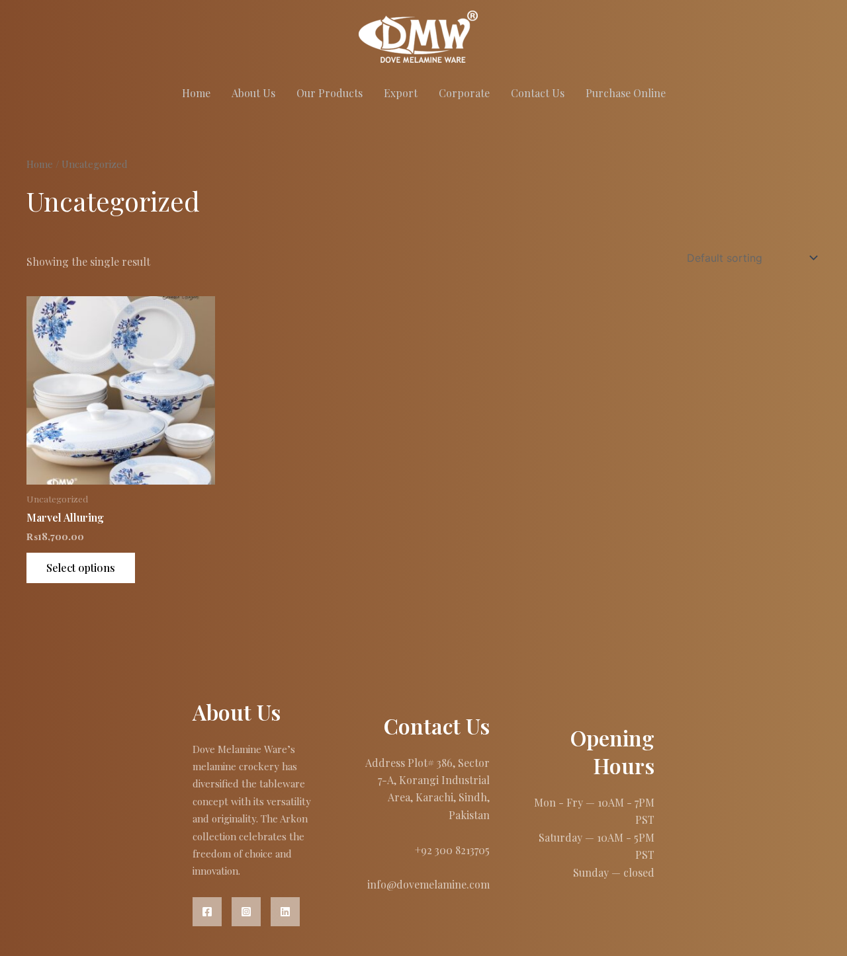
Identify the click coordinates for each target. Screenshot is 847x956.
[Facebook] (207, 911)
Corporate (464, 93)
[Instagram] (246, 911)
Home (196, 93)
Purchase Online (626, 93)
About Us (253, 93)
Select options (80, 568)
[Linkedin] (285, 911)
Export (401, 93)
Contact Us (537, 93)
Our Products (329, 93)
